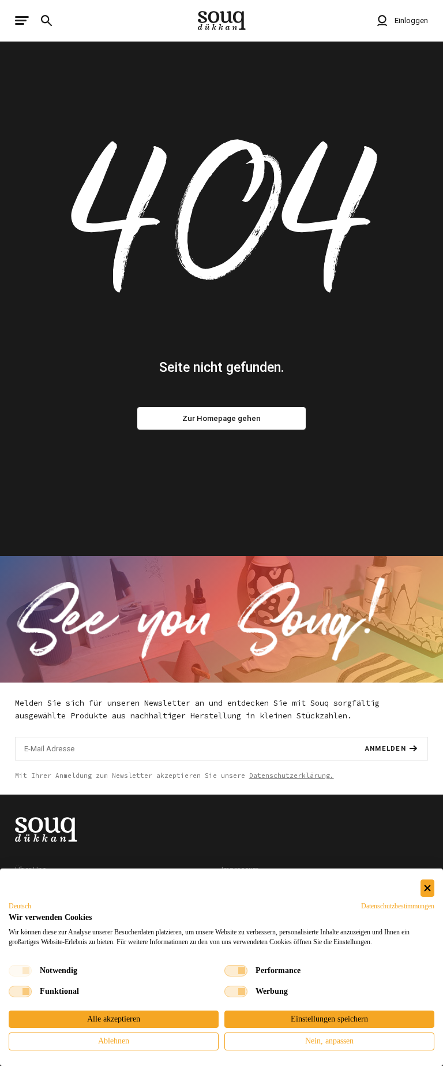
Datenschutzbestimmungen (397, 906)
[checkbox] (20, 970)
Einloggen (410, 20)
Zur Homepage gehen (221, 418)
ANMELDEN (385, 748)
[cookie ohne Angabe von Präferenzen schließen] (427, 888)
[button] (20, 906)
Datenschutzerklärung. (291, 775)
